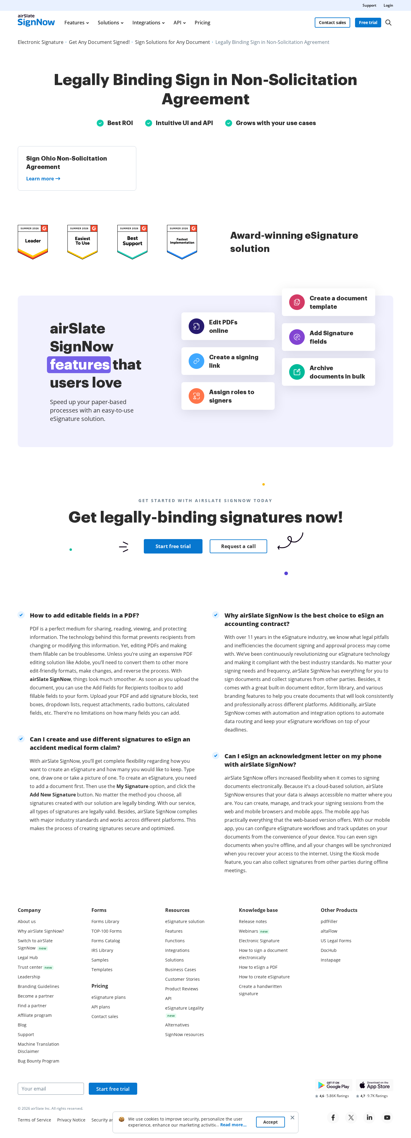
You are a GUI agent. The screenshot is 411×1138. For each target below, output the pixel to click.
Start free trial (173, 546)
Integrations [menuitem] (146, 22)
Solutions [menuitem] (108, 22)
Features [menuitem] (74, 22)
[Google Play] (333, 1085)
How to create (264, 977)
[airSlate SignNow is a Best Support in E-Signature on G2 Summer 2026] (132, 242)
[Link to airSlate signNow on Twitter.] (351, 1118)
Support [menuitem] (369, 5)
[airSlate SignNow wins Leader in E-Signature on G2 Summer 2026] (33, 242)
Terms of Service (34, 1120)
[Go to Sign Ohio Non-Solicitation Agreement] (77, 168)
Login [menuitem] (388, 5)
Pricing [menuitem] (202, 22)
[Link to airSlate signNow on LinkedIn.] (369, 1118)
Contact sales (332, 22)
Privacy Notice (71, 1120)
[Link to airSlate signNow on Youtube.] (387, 1118)
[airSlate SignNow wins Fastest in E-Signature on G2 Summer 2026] (182, 242)
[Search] (388, 22)
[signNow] (36, 22)
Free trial (368, 22)
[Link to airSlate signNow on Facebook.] (333, 1118)
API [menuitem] (177, 22)
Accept (270, 1122)
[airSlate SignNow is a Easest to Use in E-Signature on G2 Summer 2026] (82, 242)
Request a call (238, 546)
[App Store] (374, 1085)
